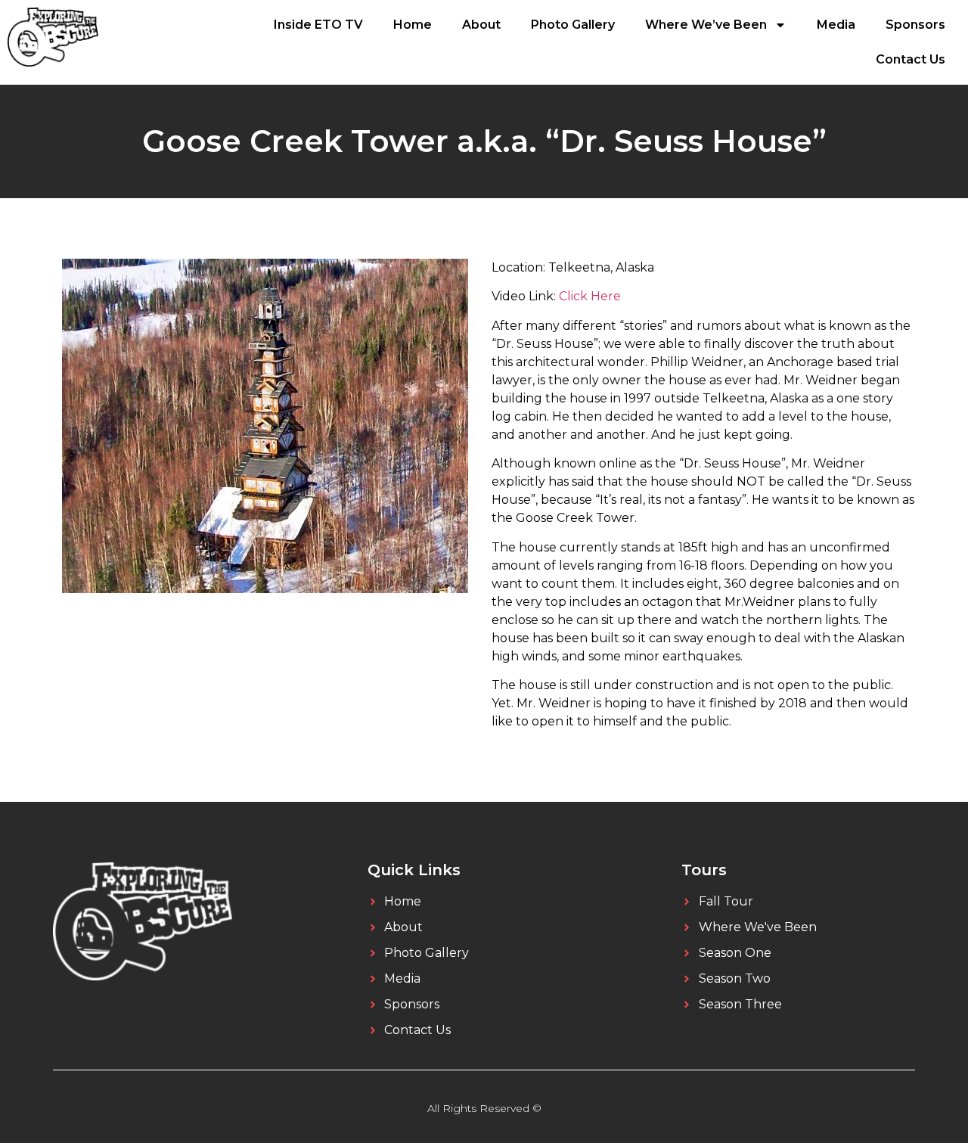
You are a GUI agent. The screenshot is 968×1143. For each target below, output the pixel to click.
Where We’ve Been (706, 24)
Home (412, 24)
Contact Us (910, 59)
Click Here (590, 296)
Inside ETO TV (318, 24)
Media (836, 24)
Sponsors (915, 24)
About (481, 24)
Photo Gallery (573, 24)
